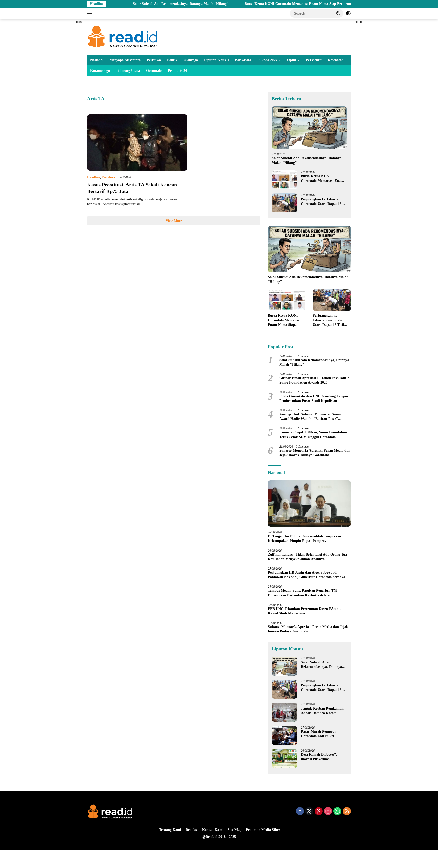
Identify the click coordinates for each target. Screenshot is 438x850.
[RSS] (347, 811)
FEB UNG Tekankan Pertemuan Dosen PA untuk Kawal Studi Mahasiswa (306, 611)
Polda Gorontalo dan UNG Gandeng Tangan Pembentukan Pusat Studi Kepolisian (313, 398)
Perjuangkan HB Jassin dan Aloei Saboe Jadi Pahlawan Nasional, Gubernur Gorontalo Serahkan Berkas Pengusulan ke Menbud (307, 575)
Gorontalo (154, 71)
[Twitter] (309, 811)
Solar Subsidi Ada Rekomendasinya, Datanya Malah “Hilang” (155, 4)
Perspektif (314, 60)
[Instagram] (328, 811)
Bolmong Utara (128, 71)
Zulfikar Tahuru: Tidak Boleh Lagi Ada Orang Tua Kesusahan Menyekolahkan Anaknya (307, 557)
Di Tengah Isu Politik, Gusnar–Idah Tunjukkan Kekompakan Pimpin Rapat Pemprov (304, 538)
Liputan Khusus (216, 60)
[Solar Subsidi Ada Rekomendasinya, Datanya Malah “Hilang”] (309, 127)
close (79, 22)
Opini (291, 60)
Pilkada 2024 (267, 60)
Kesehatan (336, 60)
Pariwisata (243, 60)
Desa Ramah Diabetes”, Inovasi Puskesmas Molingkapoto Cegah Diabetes (319, 757)
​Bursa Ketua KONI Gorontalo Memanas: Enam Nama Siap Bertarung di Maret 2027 (284, 4)
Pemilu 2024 (177, 71)
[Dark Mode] (348, 13)
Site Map (235, 830)
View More (174, 221)
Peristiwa (154, 60)
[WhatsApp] (337, 811)
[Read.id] (122, 37)
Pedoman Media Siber (263, 830)
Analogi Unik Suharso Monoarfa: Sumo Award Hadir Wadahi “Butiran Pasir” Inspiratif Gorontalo (310, 416)
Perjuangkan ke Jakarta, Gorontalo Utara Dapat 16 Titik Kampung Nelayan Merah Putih (321, 201)
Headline (93, 177)
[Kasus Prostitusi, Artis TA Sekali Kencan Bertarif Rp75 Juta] (137, 142)
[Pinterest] (319, 811)
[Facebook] (300, 811)
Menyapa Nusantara (125, 60)
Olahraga (191, 60)
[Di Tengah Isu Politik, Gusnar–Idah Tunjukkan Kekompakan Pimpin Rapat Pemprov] (309, 503)
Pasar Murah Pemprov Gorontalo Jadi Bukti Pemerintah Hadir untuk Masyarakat (320, 734)
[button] (338, 13)
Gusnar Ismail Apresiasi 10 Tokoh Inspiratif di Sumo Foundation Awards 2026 (315, 380)
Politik (172, 60)
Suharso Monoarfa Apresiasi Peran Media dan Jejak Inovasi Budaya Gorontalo (314, 453)
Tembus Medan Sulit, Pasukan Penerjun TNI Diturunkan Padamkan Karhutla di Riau (302, 593)
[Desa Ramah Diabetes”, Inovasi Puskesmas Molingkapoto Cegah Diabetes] (284, 758)
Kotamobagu (100, 71)
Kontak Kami (212, 830)
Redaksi (192, 830)
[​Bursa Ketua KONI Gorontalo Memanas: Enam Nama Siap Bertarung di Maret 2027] (284, 179)
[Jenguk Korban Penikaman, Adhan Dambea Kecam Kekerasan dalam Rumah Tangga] (284, 712)
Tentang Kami (170, 830)
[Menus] (90, 13)
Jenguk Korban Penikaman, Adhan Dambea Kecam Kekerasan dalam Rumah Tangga (322, 710)
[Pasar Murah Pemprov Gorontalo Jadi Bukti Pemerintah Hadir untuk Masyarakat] (284, 735)
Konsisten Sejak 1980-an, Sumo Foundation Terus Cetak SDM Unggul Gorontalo (313, 434)
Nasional (96, 60)
